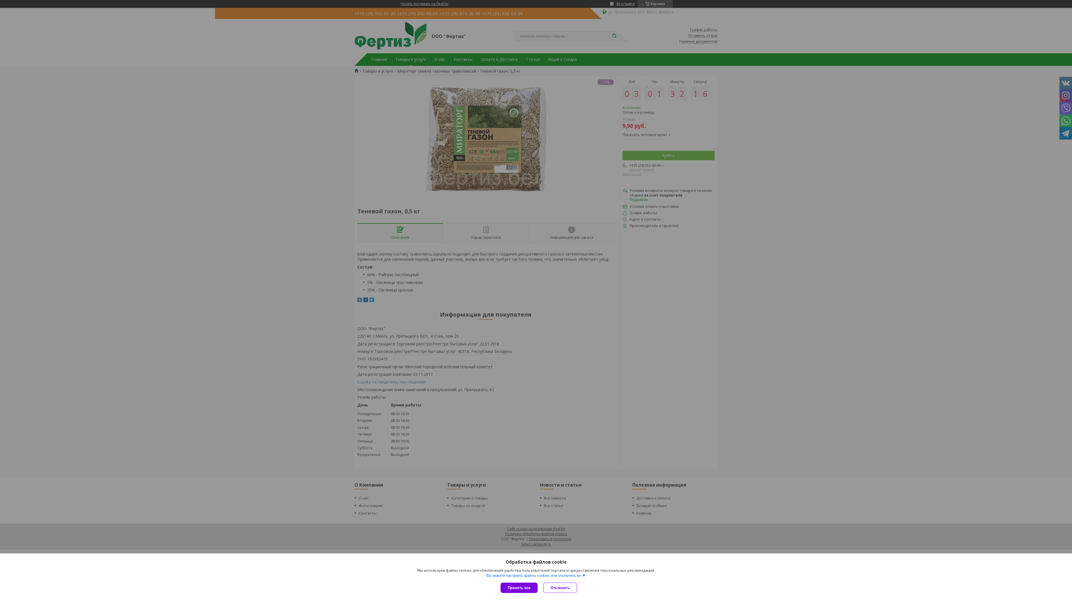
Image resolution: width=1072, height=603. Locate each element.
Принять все (519, 588)
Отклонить (560, 588)
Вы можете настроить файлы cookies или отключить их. (534, 575)
